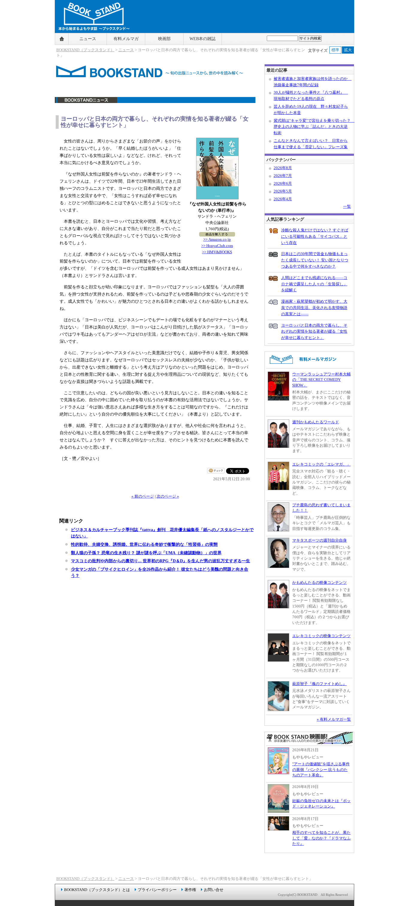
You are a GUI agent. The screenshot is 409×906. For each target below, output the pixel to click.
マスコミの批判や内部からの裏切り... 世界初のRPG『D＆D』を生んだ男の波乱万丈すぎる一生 (160, 560)
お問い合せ (213, 889)
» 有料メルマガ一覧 (334, 719)
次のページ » (168, 496)
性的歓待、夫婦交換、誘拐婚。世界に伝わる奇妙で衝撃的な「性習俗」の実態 (144, 544)
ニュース (87, 39)
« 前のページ (142, 496)
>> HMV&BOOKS (217, 252)
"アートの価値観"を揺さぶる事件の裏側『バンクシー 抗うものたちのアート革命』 (321, 769)
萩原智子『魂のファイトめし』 (319, 683)
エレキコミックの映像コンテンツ (321, 636)
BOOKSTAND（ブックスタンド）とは (97, 889)
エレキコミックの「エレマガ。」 (321, 464)
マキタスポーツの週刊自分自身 (319, 540)
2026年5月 (283, 191)
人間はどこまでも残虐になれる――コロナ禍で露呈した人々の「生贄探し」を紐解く (314, 284)
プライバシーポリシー (157, 889)
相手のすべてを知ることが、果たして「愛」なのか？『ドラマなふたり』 (321, 838)
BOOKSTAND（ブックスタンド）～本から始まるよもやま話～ (91, 39)
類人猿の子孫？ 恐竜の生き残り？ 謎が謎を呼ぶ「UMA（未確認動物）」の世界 (146, 552)
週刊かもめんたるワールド (315, 422)
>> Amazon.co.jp (217, 239)
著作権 (190, 889)
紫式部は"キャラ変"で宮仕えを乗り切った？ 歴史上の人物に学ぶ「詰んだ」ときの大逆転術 (314, 126)
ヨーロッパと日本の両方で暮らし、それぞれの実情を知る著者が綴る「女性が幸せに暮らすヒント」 (314, 331)
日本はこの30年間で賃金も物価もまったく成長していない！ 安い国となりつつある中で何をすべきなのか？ (314, 260)
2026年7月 (283, 175)
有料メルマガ (126, 39)
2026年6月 (283, 183)
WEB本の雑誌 (203, 39)
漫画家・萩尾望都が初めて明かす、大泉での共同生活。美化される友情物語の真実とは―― (314, 307)
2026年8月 (283, 168)
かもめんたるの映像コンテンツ (319, 582)
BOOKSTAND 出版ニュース (155, 103)
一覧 (347, 206)
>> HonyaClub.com (217, 245)
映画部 (164, 39)
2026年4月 (283, 199)
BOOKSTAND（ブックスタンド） (85, 50)
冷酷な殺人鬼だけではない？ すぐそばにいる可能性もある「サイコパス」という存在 (314, 236)
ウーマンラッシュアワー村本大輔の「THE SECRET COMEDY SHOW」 (321, 379)
